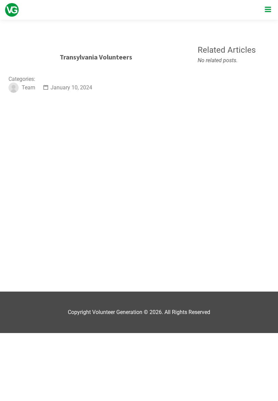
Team (28, 87)
